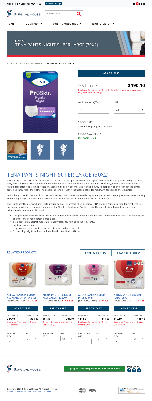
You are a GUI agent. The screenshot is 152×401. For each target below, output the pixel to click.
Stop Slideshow (95, 253)
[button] (94, 369)
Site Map (47, 391)
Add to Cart (111, 73)
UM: (116, 102)
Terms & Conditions (16, 391)
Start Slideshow (128, 253)
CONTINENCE (35, 63)
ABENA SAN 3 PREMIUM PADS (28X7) (91, 296)
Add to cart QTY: (88, 102)
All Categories (16, 63)
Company (32, 23)
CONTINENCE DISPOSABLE (60, 63)
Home (11, 23)
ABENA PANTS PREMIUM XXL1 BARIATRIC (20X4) (21, 296)
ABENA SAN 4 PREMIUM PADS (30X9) (127, 296)
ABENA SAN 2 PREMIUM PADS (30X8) (56, 296)
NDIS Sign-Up (101, 23)
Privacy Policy (34, 391)
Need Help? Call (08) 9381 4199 (25, 3)
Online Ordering (65, 23)
